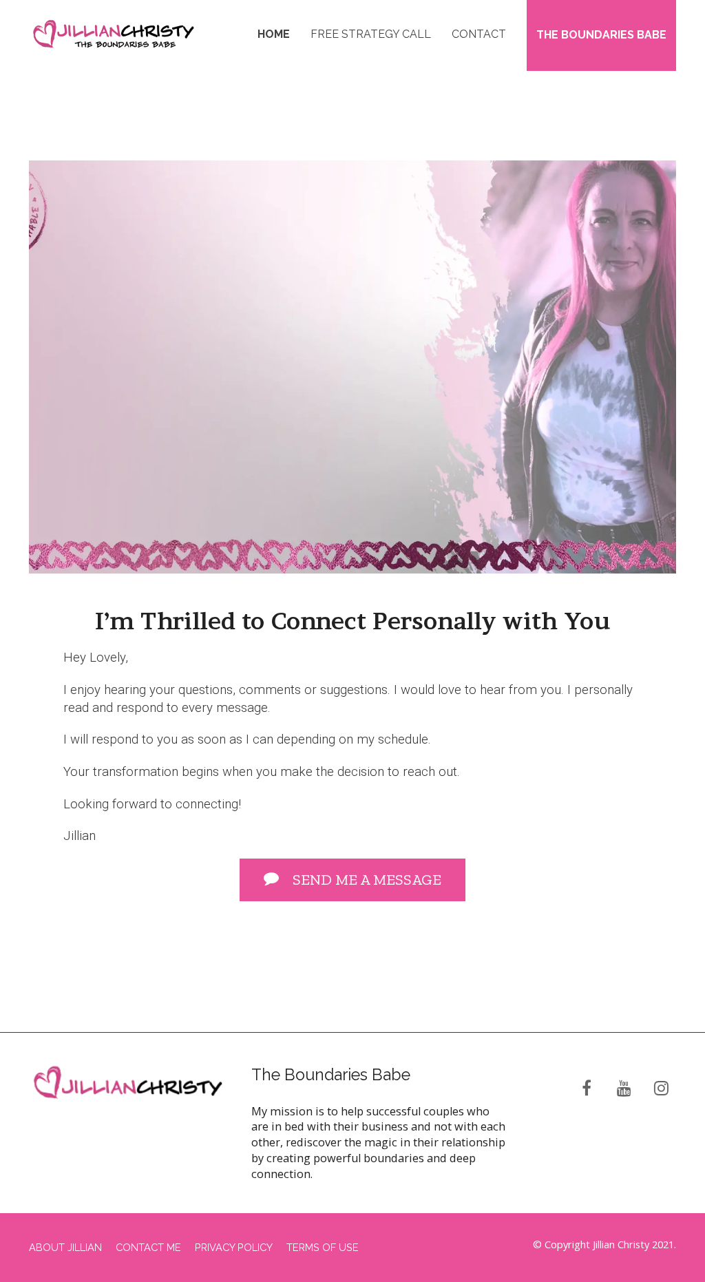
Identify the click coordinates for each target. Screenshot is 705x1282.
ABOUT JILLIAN (65, 1247)
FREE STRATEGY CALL (371, 34)
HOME (273, 34)
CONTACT (479, 34)
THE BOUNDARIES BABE (601, 34)
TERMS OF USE (322, 1247)
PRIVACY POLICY (234, 1247)
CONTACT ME (148, 1247)
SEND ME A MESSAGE (367, 879)
